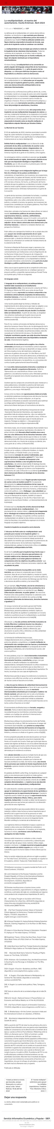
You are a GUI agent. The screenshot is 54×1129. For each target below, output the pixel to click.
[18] (34, 617)
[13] (13, 475)
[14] (30, 482)
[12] (30, 464)
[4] (41, 333)
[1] (32, 139)
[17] (13, 601)
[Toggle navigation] (6, 3)
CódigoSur (30, 1126)
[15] (9, 486)
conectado (24, 1102)
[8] (37, 423)
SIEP (27, 28)
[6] (10, 378)
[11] (33, 457)
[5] (37, 362)
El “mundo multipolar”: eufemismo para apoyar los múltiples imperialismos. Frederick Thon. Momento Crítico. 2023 (37, 1085)
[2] (17, 319)
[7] (29, 389)
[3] (22, 331)
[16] (37, 581)
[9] (18, 439)
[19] (21, 725)
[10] (32, 444)
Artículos (17, 1068)
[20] (43, 732)
